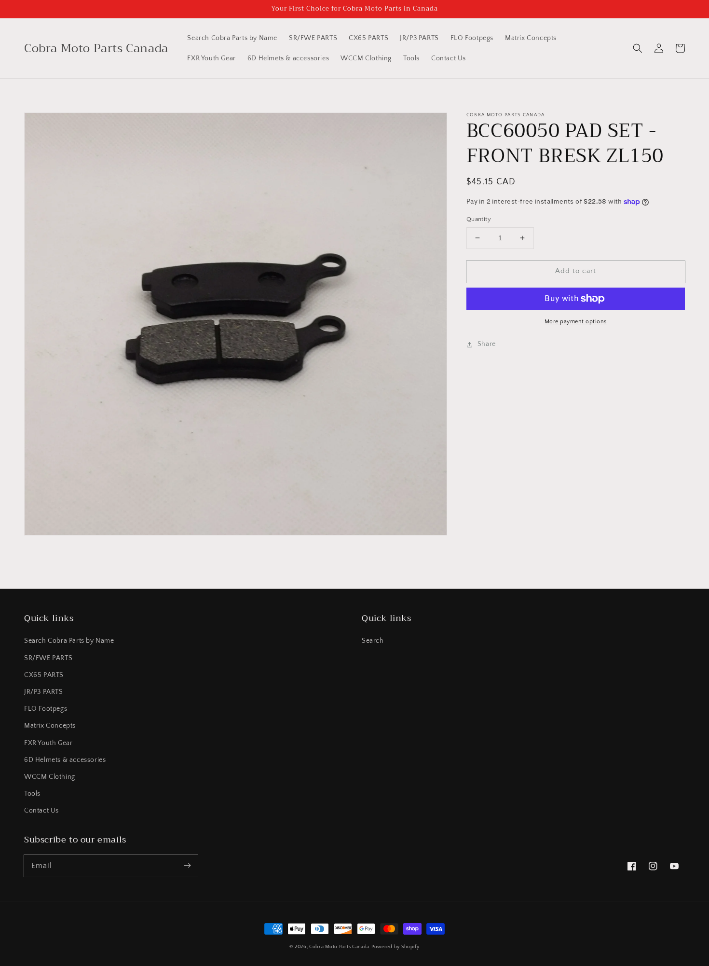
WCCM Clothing (49, 777)
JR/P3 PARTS (43, 692)
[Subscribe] (187, 865)
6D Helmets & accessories (65, 760)
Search (373, 641)
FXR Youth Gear (48, 743)
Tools (32, 794)
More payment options (576, 321)
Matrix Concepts (50, 726)
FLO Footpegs (45, 709)
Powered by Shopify (395, 947)
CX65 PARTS (44, 675)
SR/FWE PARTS (48, 658)
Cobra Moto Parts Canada (339, 947)
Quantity (478, 219)
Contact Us (41, 810)
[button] (637, 48)
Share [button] (486, 344)
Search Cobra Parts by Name (69, 641)
